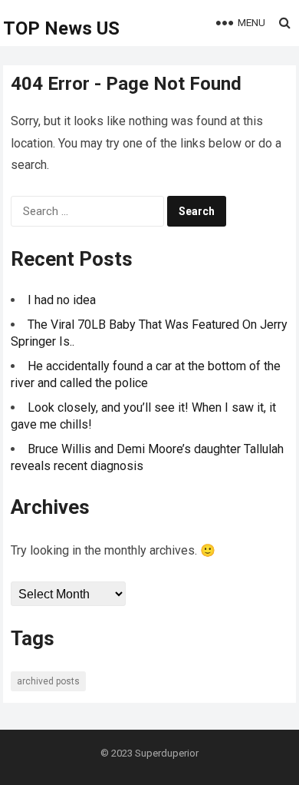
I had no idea (62, 300)
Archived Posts (48, 681)
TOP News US (61, 28)
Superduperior (167, 753)
